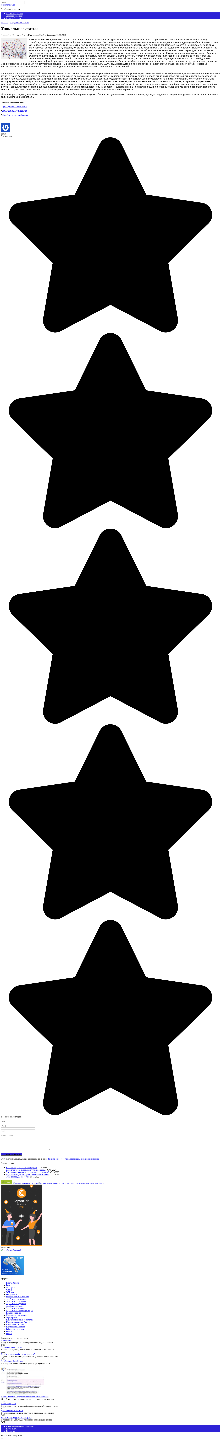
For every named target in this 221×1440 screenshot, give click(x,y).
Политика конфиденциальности (20, 1426)
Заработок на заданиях (16, 1304)
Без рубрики (11, 1294)
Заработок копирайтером (15, 115)
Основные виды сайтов (11, 1347)
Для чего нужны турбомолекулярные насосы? (26, 1170)
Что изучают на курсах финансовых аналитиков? (27, 1172)
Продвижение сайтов (15, 1327)
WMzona (10, 1292)
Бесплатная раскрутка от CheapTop (16, 1417)
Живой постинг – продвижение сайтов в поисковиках (24, 1397)
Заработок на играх (14, 16)
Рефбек (9, 1334)
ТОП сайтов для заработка (17, 1177)
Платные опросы (8, 1404)
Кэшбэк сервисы (13, 1313)
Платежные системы (15, 1324)
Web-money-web (8, 5)
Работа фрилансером (15, 1329)
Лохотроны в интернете (16, 1315)
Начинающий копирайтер (14, 111)
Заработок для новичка (16, 1301)
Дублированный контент (12, 1410)
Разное (9, 1331)
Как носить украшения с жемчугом (21, 1167)
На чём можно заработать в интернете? (18, 1354)
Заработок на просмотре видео (19, 1310)
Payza (8, 1285)
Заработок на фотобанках (12, 1361)
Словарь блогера (13, 18)
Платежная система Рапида (18, 1322)
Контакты (10, 1431)
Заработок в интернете (16, 1299)
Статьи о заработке (14, 13)
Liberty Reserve (12, 1283)
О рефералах (11, 1317)
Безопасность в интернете (17, 1297)
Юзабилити (6, 1340)
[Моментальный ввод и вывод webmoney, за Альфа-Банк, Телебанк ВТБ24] (71, 1183)
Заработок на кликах (15, 1308)
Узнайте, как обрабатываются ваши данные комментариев (73, 1159)
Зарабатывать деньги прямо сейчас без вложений (27, 1174)
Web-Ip (9, 1290)
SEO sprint (10, 1287)
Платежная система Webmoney (19, 1320)
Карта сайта (11, 1429)
